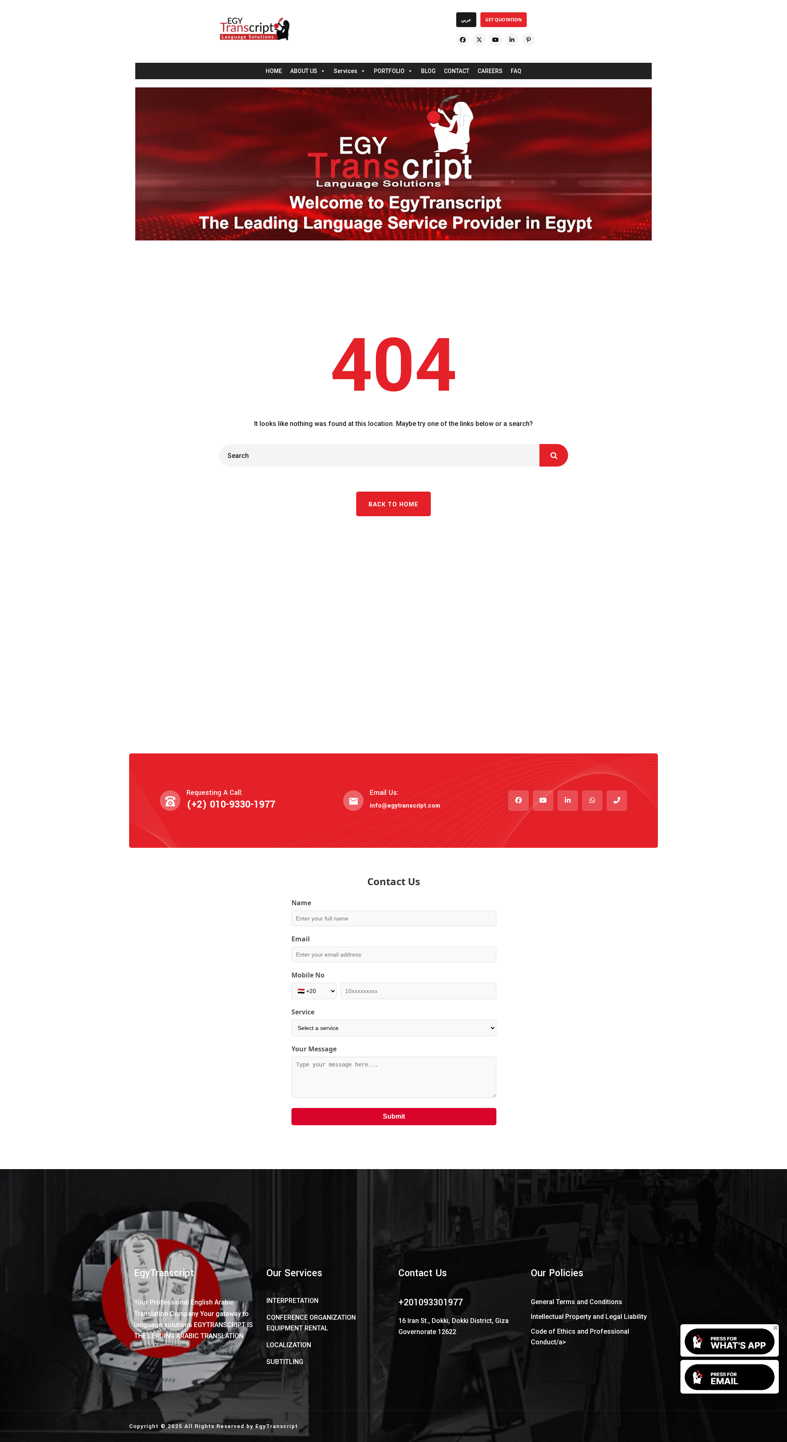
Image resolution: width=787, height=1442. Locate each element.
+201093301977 (430, 1302)
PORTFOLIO (389, 71)
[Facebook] (462, 39)
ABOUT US (303, 71)
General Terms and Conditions (576, 1302)
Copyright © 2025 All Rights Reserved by (192, 1426)
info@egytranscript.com (405, 805)
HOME (274, 71)
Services (345, 71)
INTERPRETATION (292, 1301)
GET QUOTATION (503, 19)
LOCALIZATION (288, 1345)
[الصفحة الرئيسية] (254, 28)
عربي (466, 19)
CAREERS (490, 71)
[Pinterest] (528, 39)
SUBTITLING (284, 1362)
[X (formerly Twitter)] (479, 39)
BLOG (428, 71)
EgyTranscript (276, 1426)
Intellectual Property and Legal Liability (589, 1317)
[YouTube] (495, 39)
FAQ (516, 71)
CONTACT (456, 71)
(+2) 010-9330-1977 (231, 804)
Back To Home (393, 504)
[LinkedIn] (512, 39)
